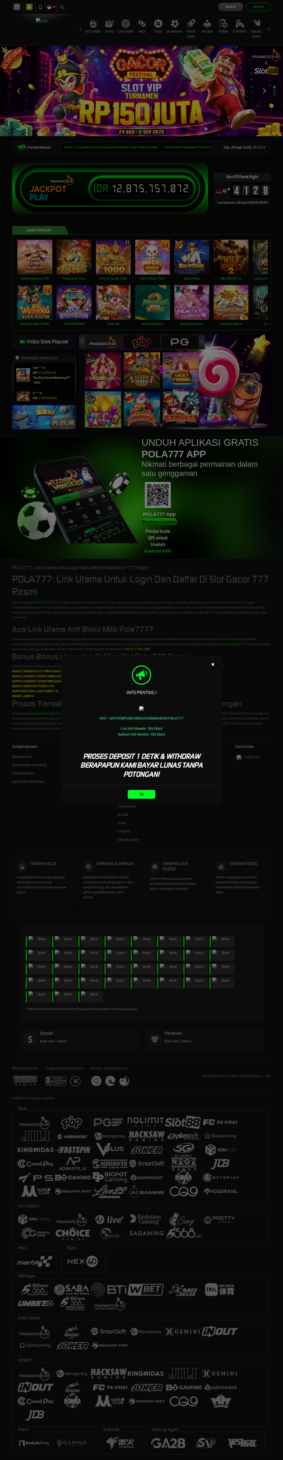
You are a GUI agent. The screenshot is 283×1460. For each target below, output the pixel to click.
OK (142, 794)
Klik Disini (155, 728)
